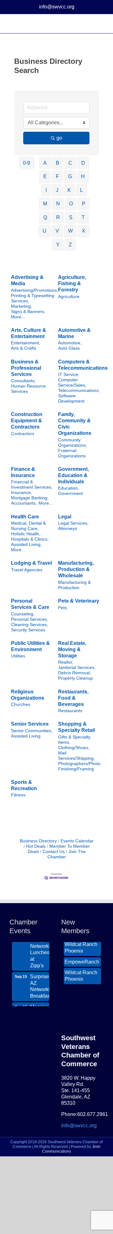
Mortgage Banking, (30, 498)
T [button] (83, 217)
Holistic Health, (25, 534)
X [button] (83, 231)
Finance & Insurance (23, 472)
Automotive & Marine (74, 333)
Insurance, (21, 492)
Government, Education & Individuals (73, 475)
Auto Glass (69, 348)
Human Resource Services (28, 389)
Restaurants (70, 710)
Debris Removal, (74, 673)
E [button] (45, 176)
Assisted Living (25, 736)
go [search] (59, 138)
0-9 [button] (26, 163)
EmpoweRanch (82, 959)
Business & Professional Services (26, 368)
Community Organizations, (72, 443)
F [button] (57, 176)
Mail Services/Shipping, (76, 756)
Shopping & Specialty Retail (76, 727)
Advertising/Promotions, (34, 290)
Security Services (28, 630)
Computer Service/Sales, (72, 383)
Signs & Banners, (28, 311)
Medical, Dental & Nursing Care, (28, 526)
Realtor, (65, 662)
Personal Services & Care (30, 604)
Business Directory (38, 841)
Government (70, 493)
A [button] (45, 163)
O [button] (71, 203)
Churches (20, 704)
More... (18, 317)
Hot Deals (36, 846)
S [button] (71, 217)
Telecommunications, (79, 390)
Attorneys (67, 528)
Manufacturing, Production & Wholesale (76, 569)
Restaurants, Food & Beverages (73, 698)
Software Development (71, 398)
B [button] (57, 163)
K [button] (69, 190)
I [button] (46, 190)
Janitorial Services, (76, 667)
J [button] (57, 190)
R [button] (58, 217)
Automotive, (70, 343)
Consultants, (23, 380)
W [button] (70, 231)
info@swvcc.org (56, 6)
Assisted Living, (26, 544)
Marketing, (21, 306)
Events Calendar (77, 841)
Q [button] (45, 217)
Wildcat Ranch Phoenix (81, 945)
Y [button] (58, 244)
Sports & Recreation (24, 785)
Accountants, (24, 503)
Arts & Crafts (23, 348)
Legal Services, (73, 523)
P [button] (83, 203)
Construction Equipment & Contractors (26, 420)
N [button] (58, 203)
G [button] (70, 176)
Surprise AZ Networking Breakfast (39, 983)
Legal (64, 516)
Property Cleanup (75, 678)
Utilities (18, 656)
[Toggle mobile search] (89, 23)
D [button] (83, 163)
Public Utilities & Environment (30, 646)
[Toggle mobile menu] (101, 23)
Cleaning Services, (29, 624)
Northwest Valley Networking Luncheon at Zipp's (39, 947)
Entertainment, (25, 343)
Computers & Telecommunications (83, 365)
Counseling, (23, 614)
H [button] (83, 176)
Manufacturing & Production (74, 585)
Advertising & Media (27, 280)
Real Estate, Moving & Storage (72, 649)
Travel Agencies (26, 570)
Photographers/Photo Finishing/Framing (79, 766)
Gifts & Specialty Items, (74, 740)
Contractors (22, 433)
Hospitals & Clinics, (30, 539)
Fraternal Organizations (72, 453)
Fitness (18, 795)
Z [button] (70, 244)
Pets (62, 607)
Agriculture (68, 296)
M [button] (45, 203)
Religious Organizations (27, 695)
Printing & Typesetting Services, (32, 298)
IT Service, (68, 374)
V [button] (57, 231)
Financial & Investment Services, (31, 485)
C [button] (70, 163)
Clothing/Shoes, (73, 747)
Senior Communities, (31, 730)
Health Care (25, 516)
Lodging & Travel (31, 563)
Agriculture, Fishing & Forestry (72, 283)
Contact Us (54, 851)
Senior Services (30, 724)
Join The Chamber (66, 854)
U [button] (44, 231)
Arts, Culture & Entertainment (28, 333)
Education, (68, 488)
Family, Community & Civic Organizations (74, 424)
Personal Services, (29, 619)
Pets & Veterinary (78, 601)
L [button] (81, 190)
